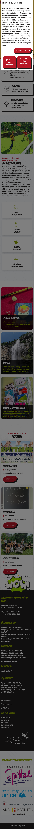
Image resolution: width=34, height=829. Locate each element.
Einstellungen (21, 50)
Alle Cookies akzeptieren (24, 62)
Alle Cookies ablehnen (9, 62)
